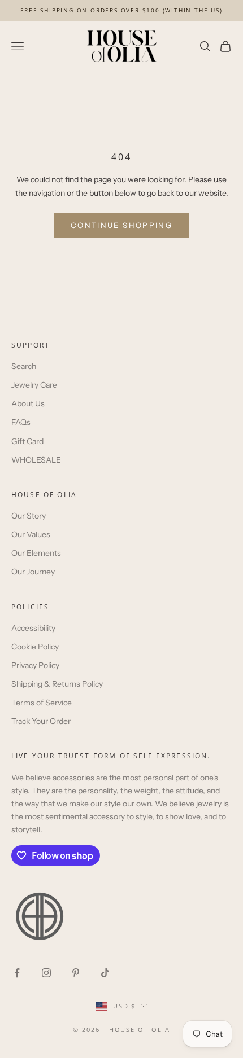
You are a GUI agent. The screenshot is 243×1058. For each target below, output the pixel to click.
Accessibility (33, 628)
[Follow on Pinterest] (75, 972)
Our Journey (33, 572)
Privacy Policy (35, 665)
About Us (28, 403)
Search (23, 366)
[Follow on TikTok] (105, 972)
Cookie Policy (35, 647)
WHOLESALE (36, 460)
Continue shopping (121, 225)
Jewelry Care (34, 385)
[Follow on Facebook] (17, 972)
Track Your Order (41, 721)
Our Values (30, 534)
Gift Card (27, 441)
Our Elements (36, 553)
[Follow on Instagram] (46, 972)
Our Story (28, 516)
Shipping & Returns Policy (57, 684)
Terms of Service (41, 702)
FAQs (21, 422)
